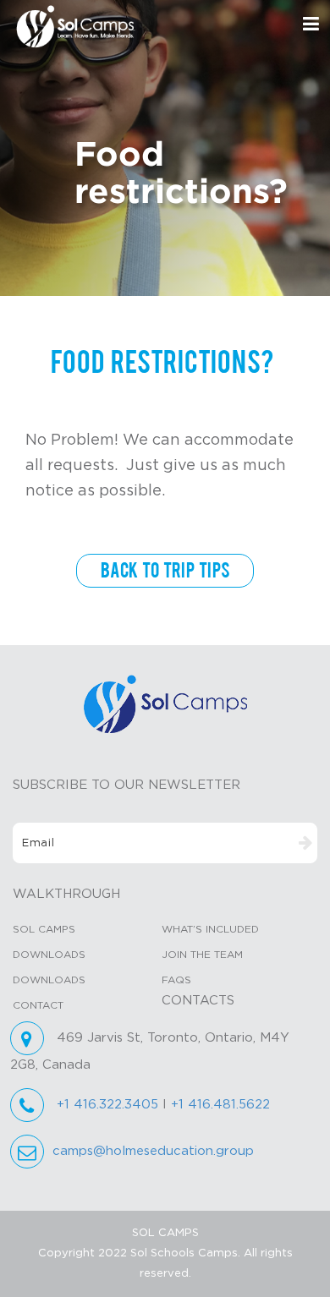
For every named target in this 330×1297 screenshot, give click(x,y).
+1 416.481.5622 (220, 1104)
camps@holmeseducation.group (153, 1151)
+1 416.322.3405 (107, 1104)
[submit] (305, 843)
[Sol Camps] (165, 703)
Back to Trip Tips (165, 570)
